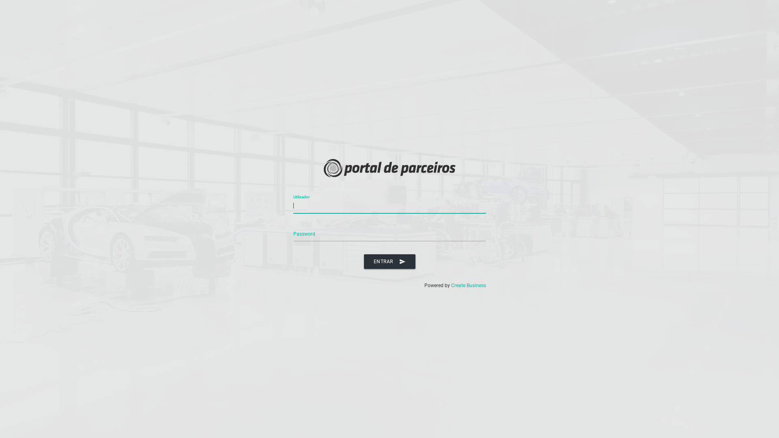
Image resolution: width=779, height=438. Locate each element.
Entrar (390, 261)
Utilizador (301, 197)
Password (304, 234)
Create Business (468, 285)
